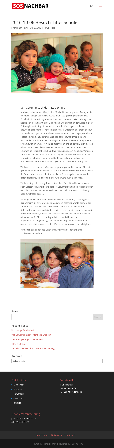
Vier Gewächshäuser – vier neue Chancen (31, 334)
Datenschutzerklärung (63, 435)
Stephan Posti (21, 27)
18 (73, 282)
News (46, 27)
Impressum (42, 435)
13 (60, 282)
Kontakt (17, 402)
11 (55, 282)
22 (83, 282)
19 (75, 282)
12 (58, 282)
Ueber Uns (19, 398)
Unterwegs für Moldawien (23, 330)
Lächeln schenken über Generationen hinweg (32, 348)
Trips (52, 27)
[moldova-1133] (57, 288)
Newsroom (19, 393)
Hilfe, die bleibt (18, 344)
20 (78, 282)
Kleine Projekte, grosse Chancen (27, 339)
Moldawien (19, 384)
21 (80, 282)
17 (70, 282)
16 (68, 282)
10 (53, 282)
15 (65, 282)
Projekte (18, 389)
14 (63, 282)
